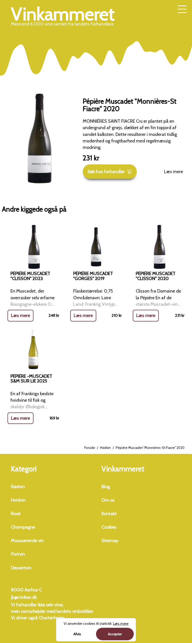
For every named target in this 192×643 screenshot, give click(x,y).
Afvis (77, 634)
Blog (106, 486)
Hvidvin (105, 448)
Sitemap (110, 540)
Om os (108, 500)
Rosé (15, 513)
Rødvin (18, 486)
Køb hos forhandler (106, 171)
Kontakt (109, 513)
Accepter (115, 634)
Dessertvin (21, 568)
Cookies (109, 527)
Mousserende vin (27, 540)
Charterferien (52, 618)
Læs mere (173, 171)
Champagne (23, 527)
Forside (89, 448)
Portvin (18, 554)
